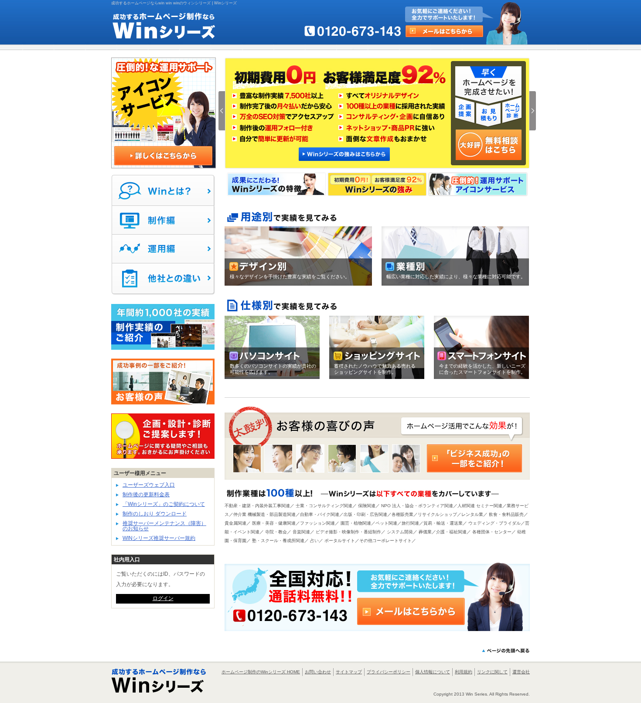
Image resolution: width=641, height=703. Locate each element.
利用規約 (463, 671)
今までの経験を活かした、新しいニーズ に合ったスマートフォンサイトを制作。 (482, 369)
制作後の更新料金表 (146, 494)
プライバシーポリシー (388, 671)
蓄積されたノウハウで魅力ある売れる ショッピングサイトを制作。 (375, 369)
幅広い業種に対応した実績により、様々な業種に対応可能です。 (455, 276)
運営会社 (521, 671)
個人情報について (432, 671)
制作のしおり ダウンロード (155, 514)
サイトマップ (349, 671)
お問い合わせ (318, 671)
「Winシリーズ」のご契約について (164, 504)
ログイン (163, 598)
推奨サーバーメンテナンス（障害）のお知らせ (164, 526)
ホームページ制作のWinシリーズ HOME (261, 671)
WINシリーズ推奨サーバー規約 (159, 538)
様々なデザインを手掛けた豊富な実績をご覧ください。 (290, 276)
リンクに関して (492, 671)
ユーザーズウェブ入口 (149, 485)
